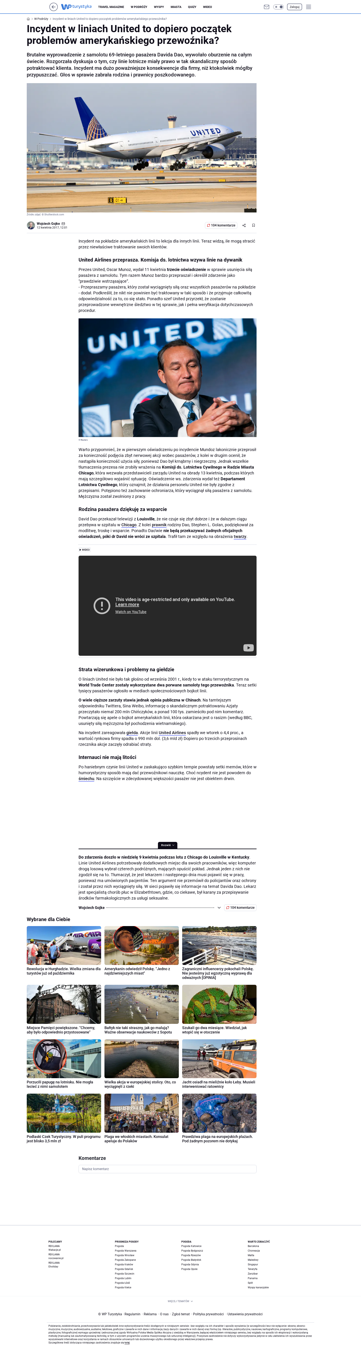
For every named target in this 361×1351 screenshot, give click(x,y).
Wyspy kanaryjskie (258, 1287)
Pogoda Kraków (124, 1264)
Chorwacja (254, 1250)
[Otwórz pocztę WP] (266, 7)
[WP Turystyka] (79, 7)
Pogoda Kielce (123, 1287)
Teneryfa (252, 1269)
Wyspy (159, 7)
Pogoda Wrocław (124, 1255)
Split (250, 1282)
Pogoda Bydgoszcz (192, 1250)
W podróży (139, 7)
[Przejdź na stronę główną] (53, 10)
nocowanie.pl (56, 1258)
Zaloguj (294, 7)
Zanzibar (253, 1273)
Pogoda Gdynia (190, 1264)
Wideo (207, 7)
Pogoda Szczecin (124, 1273)
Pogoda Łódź (122, 1282)
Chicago (128, 524)
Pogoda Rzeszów (191, 1255)
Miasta (176, 7)
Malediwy (253, 1259)
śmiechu (86, 778)
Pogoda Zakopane (125, 1259)
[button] (278, 6)
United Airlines (172, 732)
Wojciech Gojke (48, 224)
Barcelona (253, 1246)
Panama (253, 1278)
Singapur (253, 1264)
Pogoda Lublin (123, 1278)
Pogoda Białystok (191, 1259)
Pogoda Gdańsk (124, 1269)
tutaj (127, 1342)
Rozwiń (166, 845)
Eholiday (53, 1266)
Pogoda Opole (189, 1269)
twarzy (240, 536)
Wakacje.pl (54, 1249)
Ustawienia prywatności (244, 1314)
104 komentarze (223, 225)
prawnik (159, 524)
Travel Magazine (111, 7)
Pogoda (119, 1246)
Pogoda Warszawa (125, 1250)
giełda (132, 732)
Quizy (192, 7)
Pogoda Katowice (191, 1246)
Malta (251, 1255)
